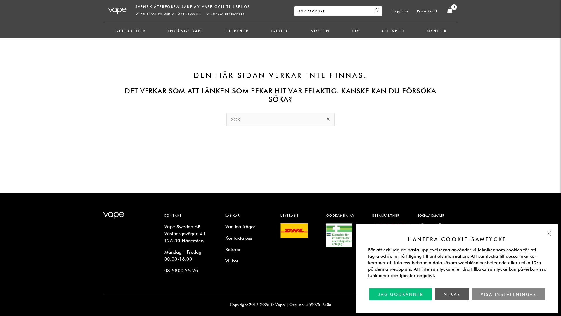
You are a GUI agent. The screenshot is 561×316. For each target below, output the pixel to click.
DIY (355, 31)
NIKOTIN (320, 31)
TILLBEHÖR (237, 31)
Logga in (400, 11)
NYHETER (437, 31)
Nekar (452, 294)
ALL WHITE (393, 31)
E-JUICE (279, 31)
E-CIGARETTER (130, 31)
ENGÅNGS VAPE (185, 31)
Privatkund (427, 11)
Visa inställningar (508, 294)
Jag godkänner (400, 294)
